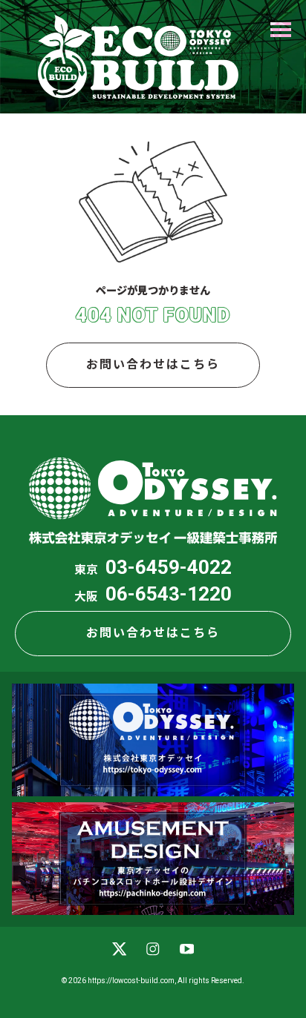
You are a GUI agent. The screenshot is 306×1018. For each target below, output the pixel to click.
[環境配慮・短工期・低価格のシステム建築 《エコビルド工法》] (138, 56)
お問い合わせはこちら (153, 364)
